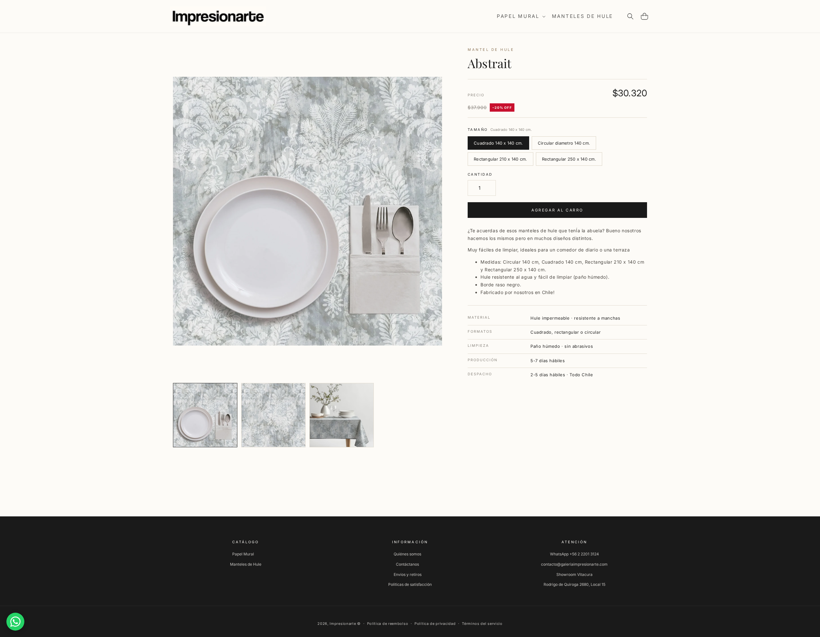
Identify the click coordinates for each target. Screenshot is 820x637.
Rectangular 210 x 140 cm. (500, 159)
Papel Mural (243, 554)
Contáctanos (407, 564)
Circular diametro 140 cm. (564, 143)
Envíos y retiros (408, 574)
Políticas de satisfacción (410, 584)
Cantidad (480, 174)
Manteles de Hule (245, 564)
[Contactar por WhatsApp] (15, 622)
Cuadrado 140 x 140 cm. (498, 143)
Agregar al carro (557, 210)
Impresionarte (343, 623)
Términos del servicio (482, 623)
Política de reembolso (387, 623)
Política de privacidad (434, 623)
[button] (520, 16)
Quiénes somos (407, 554)
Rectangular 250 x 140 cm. (569, 159)
